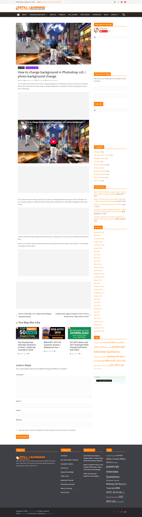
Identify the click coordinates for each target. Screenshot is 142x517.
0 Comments (40, 80)
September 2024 (99, 245)
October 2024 (98, 242)
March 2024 (98, 264)
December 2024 (99, 239)
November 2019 (99, 286)
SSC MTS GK (116, 365)
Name (19, 401)
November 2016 (99, 331)
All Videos (21, 67)
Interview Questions (37, 15)
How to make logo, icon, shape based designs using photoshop (34, 315)
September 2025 (99, 232)
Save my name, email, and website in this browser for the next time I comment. (47, 430)
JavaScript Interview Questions (112, 472)
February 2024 (98, 267)
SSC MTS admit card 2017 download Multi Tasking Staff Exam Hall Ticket (79, 346)
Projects (62, 15)
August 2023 (98, 280)
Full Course (72, 15)
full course (108, 347)
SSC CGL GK (97, 365)
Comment (20, 375)
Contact (114, 15)
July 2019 (97, 299)
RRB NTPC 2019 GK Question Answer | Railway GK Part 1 (52, 345)
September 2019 (99, 293)
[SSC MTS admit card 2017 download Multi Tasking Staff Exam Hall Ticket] (79, 328)
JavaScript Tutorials (100, 171)
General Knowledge (100, 165)
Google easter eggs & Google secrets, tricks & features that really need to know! (72, 315)
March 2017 (98, 318)
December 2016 (99, 328)
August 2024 (98, 248)
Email (18, 410)
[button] (46, 14)
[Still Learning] (18, 14)
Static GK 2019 (98, 369)
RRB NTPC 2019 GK (115, 360)
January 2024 (98, 270)
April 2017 (97, 315)
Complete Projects (100, 158)
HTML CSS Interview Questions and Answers (108, 204)
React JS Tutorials (99, 177)
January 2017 (98, 325)
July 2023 (97, 283)
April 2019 (97, 305)
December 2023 (99, 274)
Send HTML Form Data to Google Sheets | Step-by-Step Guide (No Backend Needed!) (93, 458)
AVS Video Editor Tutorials (102, 155)
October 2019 (98, 290)
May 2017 (97, 312)
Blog (106, 15)
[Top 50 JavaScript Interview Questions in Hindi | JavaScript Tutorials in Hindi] (27, 328)
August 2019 (98, 296)
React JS (53, 15)
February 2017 (98, 321)
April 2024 (97, 261)
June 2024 (97, 254)
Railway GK (113, 356)
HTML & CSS (98, 168)
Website (19, 420)
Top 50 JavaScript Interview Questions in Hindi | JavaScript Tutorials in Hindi (27, 346)
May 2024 (97, 258)
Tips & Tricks (84, 15)
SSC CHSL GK (105, 365)
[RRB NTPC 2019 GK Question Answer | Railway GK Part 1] (53, 328)
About (24, 15)
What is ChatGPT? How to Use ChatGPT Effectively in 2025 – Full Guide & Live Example (93, 467)
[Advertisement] (53, 105)
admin (21, 80)
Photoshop (97, 15)
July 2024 (97, 251)
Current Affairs (110, 342)
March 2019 (98, 309)
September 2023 (99, 277)
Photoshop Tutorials (32, 67)
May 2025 (97, 235)
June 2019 (97, 302)
